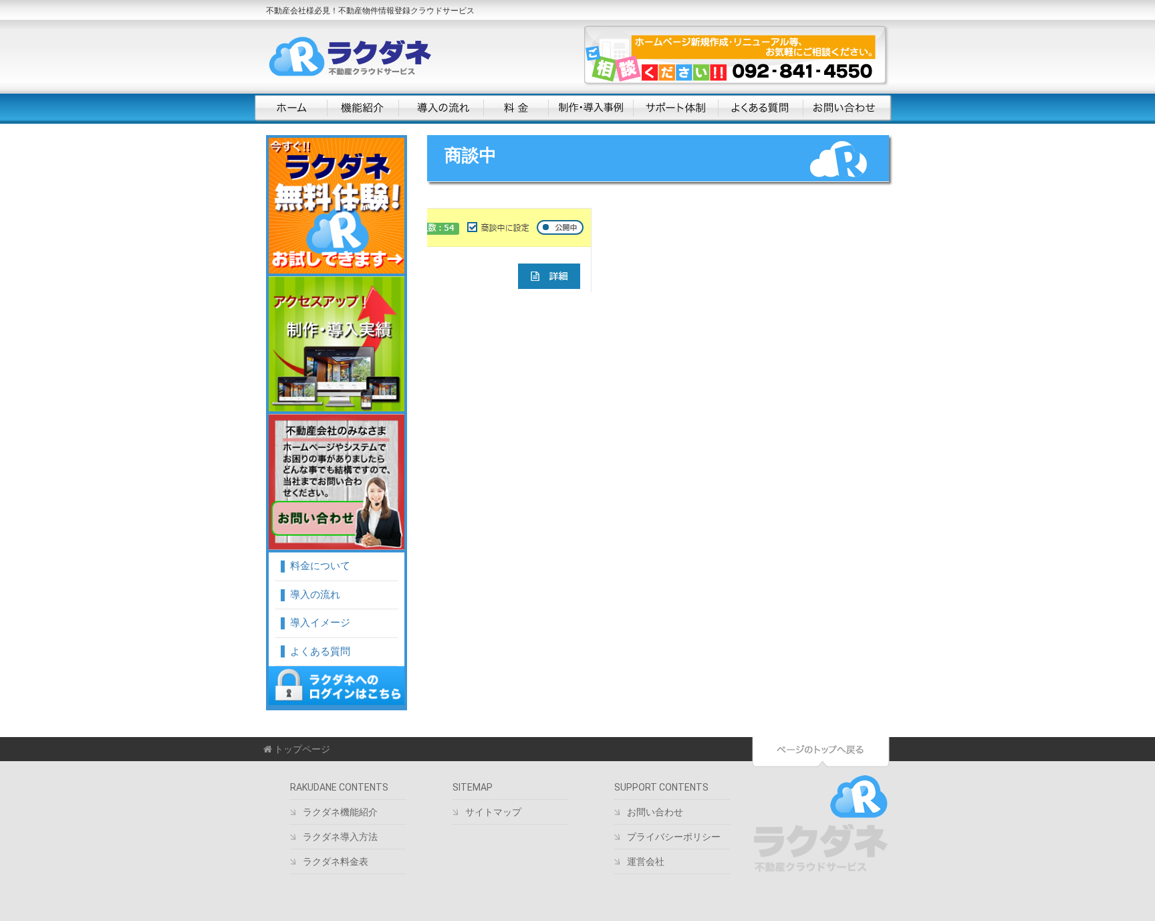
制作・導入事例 (590, 108)
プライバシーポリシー (674, 836)
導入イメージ (320, 623)
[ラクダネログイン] (336, 685)
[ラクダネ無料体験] (336, 206)
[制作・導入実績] (336, 344)
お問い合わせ (846, 108)
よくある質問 (760, 108)
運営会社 (645, 861)
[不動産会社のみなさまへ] (336, 482)
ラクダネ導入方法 (340, 836)
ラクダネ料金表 (335, 861)
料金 (515, 108)
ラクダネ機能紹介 (340, 812)
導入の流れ (440, 108)
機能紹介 (362, 108)
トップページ (301, 749)
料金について (320, 566)
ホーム (291, 108)
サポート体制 (675, 108)
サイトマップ (493, 812)
